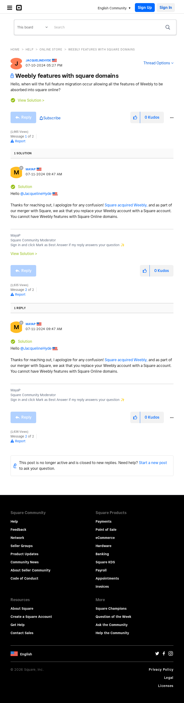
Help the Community (112, 633)
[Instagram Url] (170, 655)
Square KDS (105, 562)
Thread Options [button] (157, 63)
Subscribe (52, 118)
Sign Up (145, 7)
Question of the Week (113, 617)
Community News (25, 562)
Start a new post (153, 462)
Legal (169, 678)
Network (17, 538)
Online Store (51, 49)
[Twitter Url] (157, 655)
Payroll (101, 570)
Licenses (165, 686)
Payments (103, 521)
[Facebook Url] (163, 655)
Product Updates (24, 554)
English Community (112, 8)
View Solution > (31, 100)
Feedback (18, 529)
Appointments (107, 578)
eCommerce (105, 538)
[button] (135, 117)
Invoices (102, 586)
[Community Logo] (20, 8)
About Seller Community (30, 570)
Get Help (18, 625)
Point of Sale (106, 529)
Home (15, 49)
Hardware (103, 546)
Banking (102, 554)
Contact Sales (22, 633)
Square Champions (111, 608)
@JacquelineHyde (36, 193)
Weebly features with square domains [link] (101, 49)
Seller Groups (22, 546)
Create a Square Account (31, 617)
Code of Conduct (24, 578)
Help (30, 49)
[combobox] (113, 27)
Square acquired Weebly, (126, 205)
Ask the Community (111, 625)
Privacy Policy (161, 669)
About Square (22, 608)
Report (20, 141)
